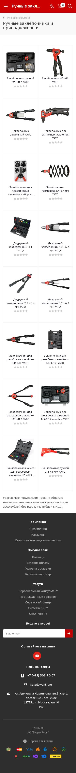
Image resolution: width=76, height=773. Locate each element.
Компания (38, 522)
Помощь (38, 557)
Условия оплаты (38, 563)
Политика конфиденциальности (38, 540)
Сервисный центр (38, 602)
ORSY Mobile (38, 614)
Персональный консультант (38, 591)
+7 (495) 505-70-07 (41, 675)
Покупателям (38, 550)
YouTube (37, 656)
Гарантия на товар (38, 574)
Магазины (38, 534)
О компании (38, 529)
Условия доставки (38, 568)
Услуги (38, 584)
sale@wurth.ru (41, 684)
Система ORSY (38, 608)
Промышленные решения (38, 597)
